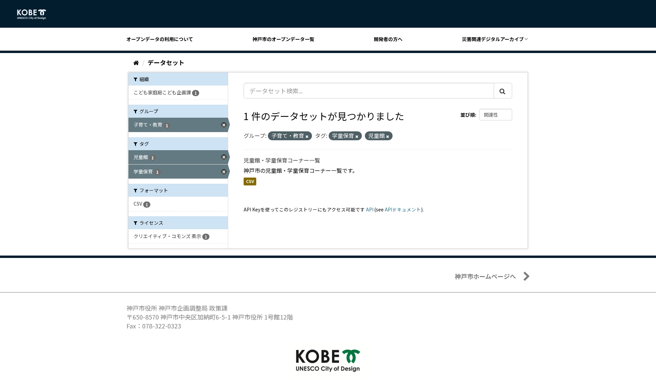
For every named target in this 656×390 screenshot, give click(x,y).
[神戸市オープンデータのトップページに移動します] (35, 14)
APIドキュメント (403, 209)
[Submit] (503, 91)
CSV (250, 181)
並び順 (468, 114)
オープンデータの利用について (159, 39)
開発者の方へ (388, 39)
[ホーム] (136, 62)
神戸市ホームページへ (485, 276)
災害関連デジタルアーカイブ (493, 39)
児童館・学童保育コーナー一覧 (282, 160)
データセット (166, 62)
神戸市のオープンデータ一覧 (283, 39)
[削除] (307, 136)
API (369, 209)
